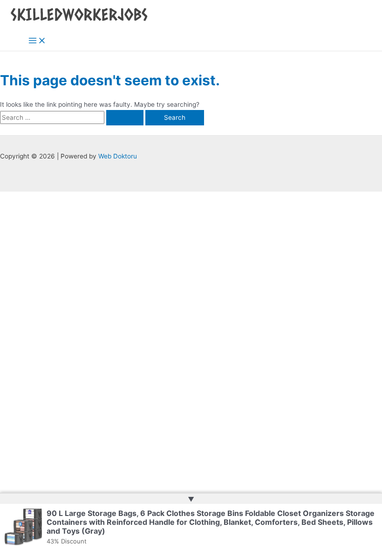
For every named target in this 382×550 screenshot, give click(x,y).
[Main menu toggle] (37, 41)
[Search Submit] (124, 118)
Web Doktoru (117, 156)
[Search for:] (72, 117)
